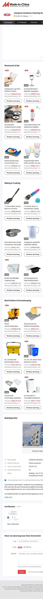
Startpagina (8, 22)
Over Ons (34, 22)
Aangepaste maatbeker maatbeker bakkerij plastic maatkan (32, 228)
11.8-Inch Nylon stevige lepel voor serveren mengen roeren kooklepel (12, 192)
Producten (22, 22)
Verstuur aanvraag (13, 84)
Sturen (22, 556)
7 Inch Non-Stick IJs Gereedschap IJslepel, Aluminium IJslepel (31, 192)
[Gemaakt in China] (16, 4)
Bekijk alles (8, 481)
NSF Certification (13, 508)
